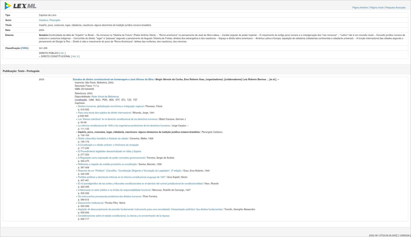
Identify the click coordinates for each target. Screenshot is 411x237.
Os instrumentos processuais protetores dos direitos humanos (109, 196)
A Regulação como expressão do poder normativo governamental (111, 157)
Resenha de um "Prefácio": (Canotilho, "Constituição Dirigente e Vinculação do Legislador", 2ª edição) (129, 170)
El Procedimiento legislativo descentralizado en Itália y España (109, 151)
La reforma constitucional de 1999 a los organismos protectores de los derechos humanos (124, 125)
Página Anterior (360, 7)
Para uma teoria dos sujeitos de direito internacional (104, 112)
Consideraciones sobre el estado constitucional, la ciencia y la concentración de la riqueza (124, 215)
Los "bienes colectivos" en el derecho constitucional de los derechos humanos (117, 119)
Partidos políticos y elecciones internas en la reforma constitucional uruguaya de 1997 (121, 177)
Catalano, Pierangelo (49, 20)
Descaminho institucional (90, 202)
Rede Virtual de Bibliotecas (105, 96)
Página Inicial (377, 7)
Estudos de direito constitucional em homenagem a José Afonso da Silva (113, 79)
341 (62, 53)
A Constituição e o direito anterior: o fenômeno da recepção (108, 144)
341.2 (75, 56)
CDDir (25, 48)
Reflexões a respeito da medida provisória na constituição (107, 164)
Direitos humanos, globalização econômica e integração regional (111, 106)
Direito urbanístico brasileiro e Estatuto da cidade (103, 138)
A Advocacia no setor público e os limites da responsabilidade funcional (114, 189)
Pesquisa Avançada (395, 7)
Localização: (81, 99)
